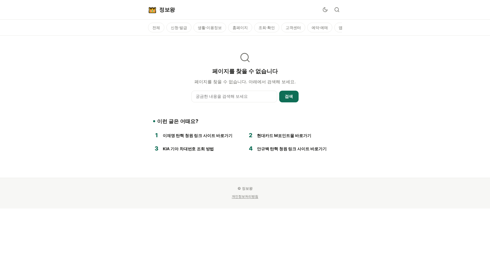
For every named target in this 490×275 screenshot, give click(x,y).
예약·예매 (320, 27)
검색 (289, 96)
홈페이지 (240, 27)
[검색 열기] (337, 10)
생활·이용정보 (210, 27)
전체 (156, 27)
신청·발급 (179, 27)
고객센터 (293, 27)
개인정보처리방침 (245, 196)
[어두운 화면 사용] (325, 10)
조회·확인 (267, 27)
